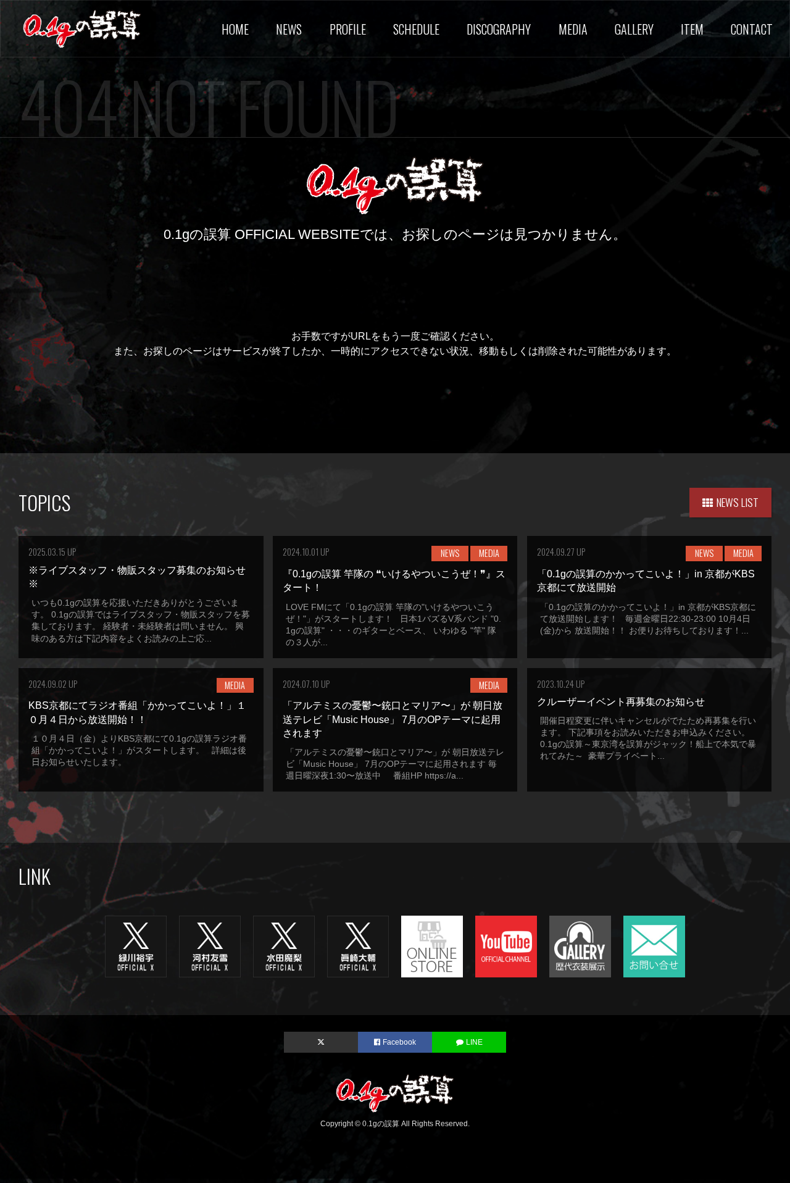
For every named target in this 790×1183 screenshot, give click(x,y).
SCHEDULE (416, 29)
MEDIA (573, 29)
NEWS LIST (738, 502)
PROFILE (348, 29)
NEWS (289, 29)
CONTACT (752, 29)
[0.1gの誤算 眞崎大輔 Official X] (358, 945)
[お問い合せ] (654, 945)
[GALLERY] (580, 945)
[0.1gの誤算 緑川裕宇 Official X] (136, 945)
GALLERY (634, 29)
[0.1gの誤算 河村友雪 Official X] (210, 945)
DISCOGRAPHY (499, 29)
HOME (235, 29)
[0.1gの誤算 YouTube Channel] (506, 945)
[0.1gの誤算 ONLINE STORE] (432, 945)
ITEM (692, 29)
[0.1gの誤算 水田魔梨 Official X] (284, 945)
